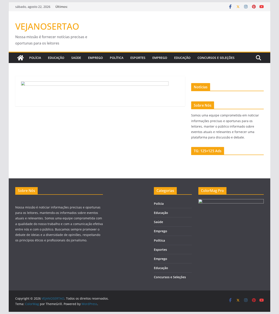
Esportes (137, 58)
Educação (56, 58)
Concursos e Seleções (216, 58)
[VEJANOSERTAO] (20, 58)
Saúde (76, 58)
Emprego (95, 58)
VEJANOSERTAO (47, 26)
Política (116, 58)
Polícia (35, 58)
